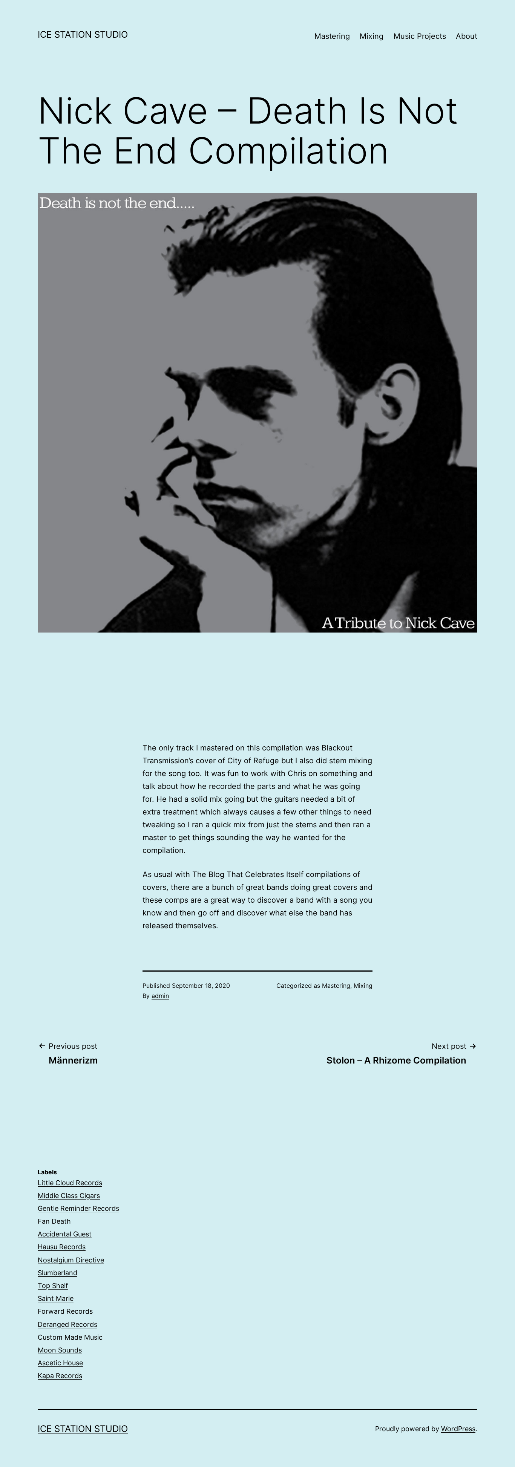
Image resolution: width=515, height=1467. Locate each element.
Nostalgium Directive (71, 1260)
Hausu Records (62, 1247)
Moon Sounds (60, 1350)
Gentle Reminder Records (78, 1208)
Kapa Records (60, 1376)
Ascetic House (60, 1363)
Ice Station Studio (83, 34)
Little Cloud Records (70, 1183)
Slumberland (57, 1273)
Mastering (332, 36)
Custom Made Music (70, 1337)
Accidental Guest (65, 1234)
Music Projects (420, 36)
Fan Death (54, 1221)
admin (160, 995)
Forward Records (65, 1311)
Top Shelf (53, 1286)
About (466, 36)
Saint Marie (56, 1298)
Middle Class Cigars (69, 1196)
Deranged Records (67, 1324)
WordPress (458, 1429)
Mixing (371, 36)
